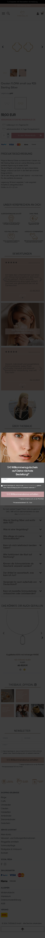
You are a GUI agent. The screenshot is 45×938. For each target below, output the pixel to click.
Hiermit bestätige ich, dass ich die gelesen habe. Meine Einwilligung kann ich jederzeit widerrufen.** (22, 486)
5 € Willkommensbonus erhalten (22, 494)
